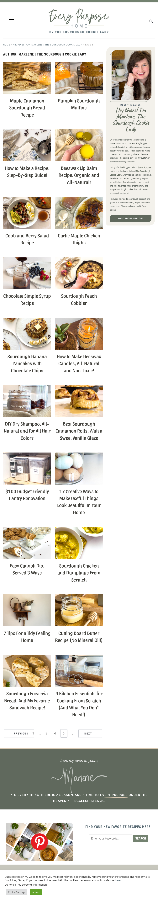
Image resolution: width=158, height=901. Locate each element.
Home (6, 44)
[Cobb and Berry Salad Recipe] (27, 199)
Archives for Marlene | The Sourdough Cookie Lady (47, 44)
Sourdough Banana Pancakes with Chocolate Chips (27, 363)
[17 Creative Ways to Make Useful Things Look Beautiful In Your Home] (79, 455)
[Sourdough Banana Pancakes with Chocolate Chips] (27, 320)
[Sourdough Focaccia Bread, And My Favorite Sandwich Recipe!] (27, 657)
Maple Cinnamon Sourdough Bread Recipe (27, 107)
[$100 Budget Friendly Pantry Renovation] (27, 455)
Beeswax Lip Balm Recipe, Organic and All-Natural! (79, 175)
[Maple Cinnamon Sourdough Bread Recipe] (27, 64)
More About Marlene (131, 218)
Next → (90, 733)
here (118, 880)
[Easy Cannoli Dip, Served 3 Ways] (27, 529)
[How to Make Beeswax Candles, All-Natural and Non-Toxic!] (79, 320)
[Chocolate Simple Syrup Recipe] (27, 260)
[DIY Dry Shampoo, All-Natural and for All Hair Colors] (27, 387)
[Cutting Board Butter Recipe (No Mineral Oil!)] (79, 597)
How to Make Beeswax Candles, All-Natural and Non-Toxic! (79, 363)
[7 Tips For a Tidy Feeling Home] (27, 597)
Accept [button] (36, 892)
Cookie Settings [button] (16, 892)
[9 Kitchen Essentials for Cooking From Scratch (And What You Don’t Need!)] (79, 657)
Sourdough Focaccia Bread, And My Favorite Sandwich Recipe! (27, 700)
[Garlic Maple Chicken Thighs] (79, 199)
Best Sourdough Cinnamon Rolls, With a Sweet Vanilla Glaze (78, 430)
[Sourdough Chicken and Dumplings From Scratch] (79, 529)
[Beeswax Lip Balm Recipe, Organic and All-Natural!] (79, 132)
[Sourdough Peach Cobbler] (79, 260)
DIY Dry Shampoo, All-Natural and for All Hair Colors (27, 430)
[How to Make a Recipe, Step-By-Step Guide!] (27, 132)
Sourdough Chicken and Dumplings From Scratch (78, 572)
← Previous (19, 733)
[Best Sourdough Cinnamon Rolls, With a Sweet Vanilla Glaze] (79, 387)
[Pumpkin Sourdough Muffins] (79, 64)
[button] (11, 20)
